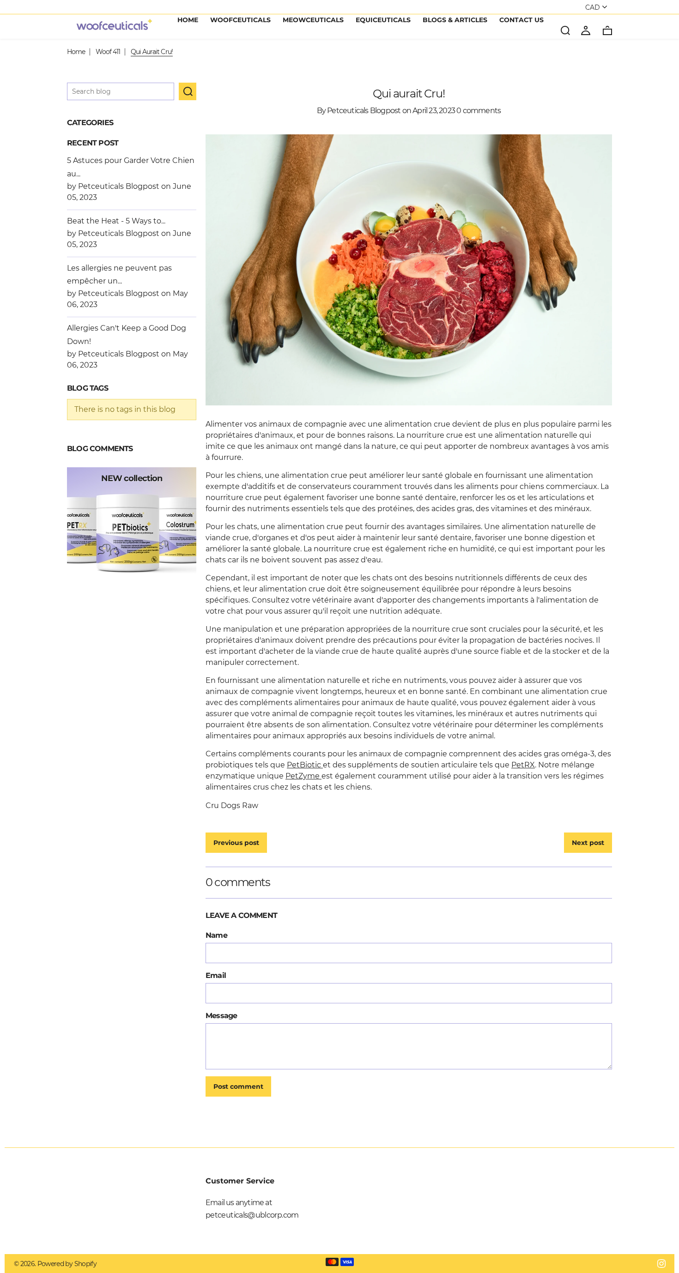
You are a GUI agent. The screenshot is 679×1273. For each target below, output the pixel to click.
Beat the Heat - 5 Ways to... (116, 221)
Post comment (238, 1086)
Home (187, 20)
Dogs (230, 805)
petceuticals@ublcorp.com (252, 1215)
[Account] (585, 30)
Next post (588, 843)
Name (216, 935)
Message (221, 1015)
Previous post (236, 843)
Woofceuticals (240, 20)
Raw (250, 805)
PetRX (523, 764)
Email (216, 975)
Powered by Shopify (67, 1264)
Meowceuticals (313, 20)
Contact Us (521, 20)
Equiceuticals (383, 20)
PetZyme (303, 776)
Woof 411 (108, 52)
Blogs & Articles (455, 20)
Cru (212, 805)
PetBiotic (305, 764)
